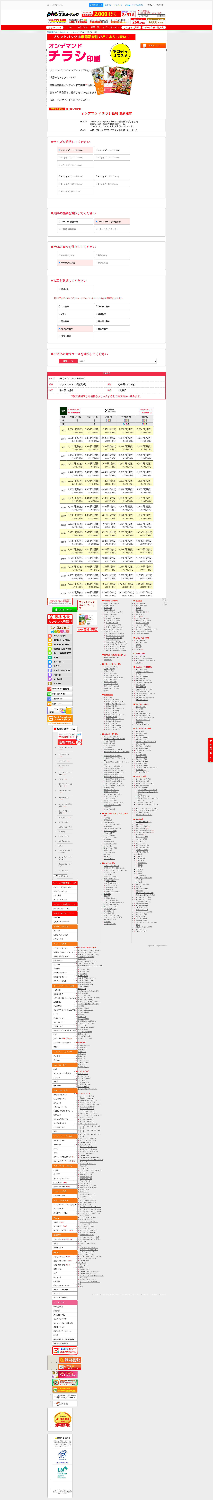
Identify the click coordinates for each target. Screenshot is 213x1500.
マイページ (118, 5)
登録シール (81, 1049)
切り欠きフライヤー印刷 (111, 688)
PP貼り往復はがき (111, 887)
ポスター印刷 (140, 731)
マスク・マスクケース (85, 1228)
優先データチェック (110, 906)
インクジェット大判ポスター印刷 (146, 742)
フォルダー (57, 1056)
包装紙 (61, 846)
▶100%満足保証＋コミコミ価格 (149, 13)
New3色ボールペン (85, 1204)
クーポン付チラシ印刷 (111, 684)
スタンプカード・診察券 (62, 1073)
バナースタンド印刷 (142, 625)
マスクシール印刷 (141, 839)
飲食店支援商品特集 (60, 1343)
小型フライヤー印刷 (110, 679)
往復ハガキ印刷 (140, 695)
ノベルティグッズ (84, 1093)
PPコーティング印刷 (110, 848)
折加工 (114, 868)
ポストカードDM (141, 707)
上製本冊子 (57, 1002)
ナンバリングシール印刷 (65, 773)
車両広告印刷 (140, 735)
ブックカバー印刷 (109, 745)
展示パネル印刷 (140, 744)
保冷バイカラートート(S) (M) (89, 1113)
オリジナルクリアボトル (85, 1117)
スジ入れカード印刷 (110, 831)
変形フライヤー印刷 (110, 673)
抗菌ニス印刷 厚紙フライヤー (115, 701)
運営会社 (96, 1294)
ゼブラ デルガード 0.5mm (88, 1140)
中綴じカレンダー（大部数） (89, 1185)
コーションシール (83, 1062)
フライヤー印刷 (140, 603)
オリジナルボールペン (85, 1144)
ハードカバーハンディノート (89, 1222)
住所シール (81, 1064)
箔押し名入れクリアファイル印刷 (88, 954)
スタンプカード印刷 (110, 843)
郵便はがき (57, 1115)
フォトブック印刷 (109, 741)
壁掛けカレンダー (85, 1183)
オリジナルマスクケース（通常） (90, 1239)
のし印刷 (56, 1281)
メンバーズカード (109, 859)
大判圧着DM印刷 (141, 687)
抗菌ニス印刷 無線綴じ (113, 710)
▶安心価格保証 (143, 11)
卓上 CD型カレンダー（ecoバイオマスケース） (148, 799)
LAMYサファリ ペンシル (87, 1142)
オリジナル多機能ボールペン (87, 1200)
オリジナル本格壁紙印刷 (65, 805)
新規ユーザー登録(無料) (134, 5)
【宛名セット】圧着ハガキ (144, 682)
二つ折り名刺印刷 (109, 833)
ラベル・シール (59, 1140)
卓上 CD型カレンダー (144, 796)
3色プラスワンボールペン (88, 1202)
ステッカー (57, 1145)
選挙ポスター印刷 (141, 759)
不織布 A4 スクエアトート (88, 1098)
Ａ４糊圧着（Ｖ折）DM (143, 719)
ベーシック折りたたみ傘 (87, 1243)
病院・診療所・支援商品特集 (63, 1339)
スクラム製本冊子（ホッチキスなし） (65, 998)
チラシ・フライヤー (60, 948)
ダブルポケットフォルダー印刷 (145, 895)
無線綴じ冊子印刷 (109, 743)
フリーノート (84, 1198)
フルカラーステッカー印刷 (144, 631)
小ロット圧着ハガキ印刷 (143, 680)
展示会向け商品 (59, 1315)
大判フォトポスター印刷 (143, 620)
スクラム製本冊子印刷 (114, 783)
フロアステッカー (83, 1067)
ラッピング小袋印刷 (142, 888)
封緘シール (81, 1056)
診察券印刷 (107, 839)
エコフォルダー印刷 (142, 905)
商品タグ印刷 (108, 850)
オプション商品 (109, 863)
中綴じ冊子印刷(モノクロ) (86, 980)
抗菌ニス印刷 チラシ (112, 699)
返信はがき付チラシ (60, 977)
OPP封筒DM (139, 722)
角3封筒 (140, 867)
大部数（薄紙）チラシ (61, 956)
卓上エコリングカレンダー (65, 865)
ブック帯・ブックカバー (62, 1043)
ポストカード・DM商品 (144, 667)
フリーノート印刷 (109, 798)
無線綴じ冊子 (58, 994)
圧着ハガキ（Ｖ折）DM (143, 713)
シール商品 (82, 1043)
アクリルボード (83, 1074)
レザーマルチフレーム (87, 1254)
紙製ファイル (140, 929)
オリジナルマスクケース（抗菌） (90, 1237)
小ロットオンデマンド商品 (87, 947)
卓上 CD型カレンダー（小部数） (146, 810)
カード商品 (116, 814)
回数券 (55, 1081)
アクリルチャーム (83, 1076)
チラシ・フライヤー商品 (112, 664)
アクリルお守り (83, 1080)
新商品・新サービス (65, 729)
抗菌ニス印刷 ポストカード (114, 727)
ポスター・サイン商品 (143, 728)
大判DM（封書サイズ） (143, 724)
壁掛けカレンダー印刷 (113, 618)
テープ (55, 1149)
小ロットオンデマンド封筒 (144, 877)
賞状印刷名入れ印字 (110, 898)
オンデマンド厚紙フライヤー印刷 (88, 1004)
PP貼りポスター (111, 881)
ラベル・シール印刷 (142, 837)
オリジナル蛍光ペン (84, 1215)
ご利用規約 (154, 1294)
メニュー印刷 (63, 871)
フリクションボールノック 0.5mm (90, 1209)
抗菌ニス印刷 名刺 (111, 717)
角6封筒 (140, 871)
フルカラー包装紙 (59, 981)
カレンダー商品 (141, 776)
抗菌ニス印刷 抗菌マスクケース (115, 704)
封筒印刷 (142, 852)
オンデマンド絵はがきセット (87, 961)
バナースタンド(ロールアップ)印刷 (146, 767)
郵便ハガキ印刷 (83, 1029)
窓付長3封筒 (141, 858)
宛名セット (57, 1103)
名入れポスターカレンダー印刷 (115, 646)
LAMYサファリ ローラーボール (89, 1157)
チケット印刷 (108, 846)
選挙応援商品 (58, 1307)
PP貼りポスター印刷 (142, 739)
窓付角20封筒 (142, 875)
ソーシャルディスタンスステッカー (147, 922)
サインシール (82, 1054)
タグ (55, 1273)
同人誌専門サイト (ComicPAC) (64, 1010)
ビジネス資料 (58, 1026)
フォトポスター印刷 (142, 737)
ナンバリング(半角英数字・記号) (114, 902)
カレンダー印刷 (109, 616)
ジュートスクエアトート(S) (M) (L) (90, 1115)
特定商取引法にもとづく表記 (131, 1294)
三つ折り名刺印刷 (109, 835)
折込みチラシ (58, 960)
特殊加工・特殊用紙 (60, 1289)
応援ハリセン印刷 (65, 792)
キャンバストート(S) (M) (87, 1102)
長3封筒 (140, 854)
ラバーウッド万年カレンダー (89, 1250)
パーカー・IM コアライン (88, 1163)
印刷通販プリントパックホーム (57, 32)
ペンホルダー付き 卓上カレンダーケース (148, 792)
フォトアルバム (142, 618)
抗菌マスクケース (83, 1034)
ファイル (56, 1060)
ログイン (108, 5)
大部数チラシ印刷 (109, 669)
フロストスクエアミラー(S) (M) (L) (90, 1170)
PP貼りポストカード (112, 883)
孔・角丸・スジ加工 (110, 872)
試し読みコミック (65, 841)
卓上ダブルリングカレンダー (65, 858)
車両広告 (56, 969)
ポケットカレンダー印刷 (113, 625)
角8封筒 (140, 873)
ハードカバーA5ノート (87, 1224)
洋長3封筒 (141, 860)
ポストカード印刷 (141, 605)
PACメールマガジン (65, 1375)
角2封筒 (140, 865)
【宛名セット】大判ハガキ (144, 689)
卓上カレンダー (84, 1189)
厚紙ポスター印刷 (141, 733)
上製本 (138, 925)
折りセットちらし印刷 (111, 675)
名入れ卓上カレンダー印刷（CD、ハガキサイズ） (114, 638)
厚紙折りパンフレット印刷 (144, 927)
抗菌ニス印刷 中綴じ (112, 712)
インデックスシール (84, 1045)
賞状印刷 (81, 1014)
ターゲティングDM (60, 899)
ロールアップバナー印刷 (143, 627)
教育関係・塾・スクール (62, 1331)
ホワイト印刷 (63, 822)
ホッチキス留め (84, 969)
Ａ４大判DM (139, 709)
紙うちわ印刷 (108, 608)
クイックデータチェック (111, 904)
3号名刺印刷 (112, 828)
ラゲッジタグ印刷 (109, 852)
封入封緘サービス (59, 1099)
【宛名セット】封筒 (142, 850)
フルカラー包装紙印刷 (142, 884)
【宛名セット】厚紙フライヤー (145, 693)
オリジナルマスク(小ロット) (88, 1230)
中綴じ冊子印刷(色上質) (85, 984)
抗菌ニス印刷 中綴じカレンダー (115, 714)
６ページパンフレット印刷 (112, 805)
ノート (55, 1014)
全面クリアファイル (86, 1174)
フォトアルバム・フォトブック (64, 1030)
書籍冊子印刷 (82, 989)
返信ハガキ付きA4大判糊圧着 (145, 697)
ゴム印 (63, 779)
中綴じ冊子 (57, 990)
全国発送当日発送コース (111, 657)
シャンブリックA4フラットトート (90, 1104)
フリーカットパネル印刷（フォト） (147, 629)
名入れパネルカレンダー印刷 (115, 648)
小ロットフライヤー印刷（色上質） (89, 1001)
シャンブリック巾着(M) (87, 1106)
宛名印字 (107, 896)
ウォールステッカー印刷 (65, 812)
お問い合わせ (96, 5)
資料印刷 (90, 966)
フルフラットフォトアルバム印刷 (114, 739)
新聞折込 (107, 690)
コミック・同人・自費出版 (63, 1323)
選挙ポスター (58, 1247)
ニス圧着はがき (59, 1127)
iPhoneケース (82, 1262)
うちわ (55, 1243)
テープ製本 (83, 973)
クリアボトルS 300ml (86, 1119)
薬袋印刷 (138, 886)
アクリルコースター (84, 1084)
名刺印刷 (107, 818)
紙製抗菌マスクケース (87, 1235)
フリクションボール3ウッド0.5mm (90, 1211)
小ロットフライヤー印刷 (85, 999)
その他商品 (139, 819)
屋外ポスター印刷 (141, 763)
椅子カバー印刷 (64, 767)
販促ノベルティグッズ (61, 908)
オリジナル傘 (82, 1241)
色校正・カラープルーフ (111, 866)
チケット (56, 1077)
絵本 (55, 1034)
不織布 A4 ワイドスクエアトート (90, 1100)
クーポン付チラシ (59, 973)
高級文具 (81, 1267)
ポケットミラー (84, 1168)
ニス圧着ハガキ (140, 684)
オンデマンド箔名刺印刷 (85, 1010)
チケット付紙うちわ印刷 (111, 603)
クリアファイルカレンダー (144, 815)
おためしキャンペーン (61, 922)
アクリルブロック (83, 1082)
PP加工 (111, 878)
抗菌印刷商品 (108, 695)
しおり (139, 616)
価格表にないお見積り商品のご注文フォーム (65, 1396)
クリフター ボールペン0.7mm (89, 1151)
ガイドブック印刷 (109, 809)
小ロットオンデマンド (61, 1285)
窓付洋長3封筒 (142, 863)
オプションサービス (60, 1297)
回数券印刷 (139, 890)
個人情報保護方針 (62, 1462)
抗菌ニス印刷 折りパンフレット (115, 708)
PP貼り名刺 (109, 889)
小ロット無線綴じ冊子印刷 (86, 963)
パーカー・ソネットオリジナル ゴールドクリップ (91, 1160)
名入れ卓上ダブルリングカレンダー (117, 644)
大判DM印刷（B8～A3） (143, 691)
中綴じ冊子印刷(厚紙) (84, 982)
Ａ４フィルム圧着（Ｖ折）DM (145, 717)
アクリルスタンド (83, 1087)
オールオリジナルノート (87, 1194)
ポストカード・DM (60, 1107)
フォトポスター (59, 1209)
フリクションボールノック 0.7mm (90, 1207)
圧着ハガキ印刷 (140, 678)
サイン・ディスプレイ (61, 1178)
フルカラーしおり (141, 931)
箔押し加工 (107, 894)
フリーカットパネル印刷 (143, 750)
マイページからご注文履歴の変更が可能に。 (65, 1389)
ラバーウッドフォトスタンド (89, 1247)
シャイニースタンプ (65, 749)
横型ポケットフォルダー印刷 (144, 893)
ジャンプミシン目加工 (111, 876)
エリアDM (57, 895)
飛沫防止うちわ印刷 (110, 614)
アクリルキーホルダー (85, 1078)
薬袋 (79, 1284)
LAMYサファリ (84, 1155)
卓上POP (56, 1174)
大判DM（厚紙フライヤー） (63, 952)
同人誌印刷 (57, 1006)
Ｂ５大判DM (139, 711)
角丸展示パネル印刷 (142, 748)
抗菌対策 (56, 1311)
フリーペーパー (59, 1022)
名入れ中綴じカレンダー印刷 (115, 635)
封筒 (55, 1131)
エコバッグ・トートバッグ (86, 1096)
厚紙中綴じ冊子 (109, 787)
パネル (55, 1170)
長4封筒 (140, 856)
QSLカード (57, 1085)
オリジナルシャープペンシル (87, 1138)
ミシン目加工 (108, 874)
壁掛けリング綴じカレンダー (65, 851)
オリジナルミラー (83, 1166)
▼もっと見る (60, 876)
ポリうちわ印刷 (109, 605)
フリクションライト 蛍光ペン (89, 1217)
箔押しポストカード (142, 700)
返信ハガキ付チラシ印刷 (111, 686)
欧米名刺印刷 (108, 826)
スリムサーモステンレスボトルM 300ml (90, 1131)
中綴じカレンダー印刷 (113, 620)
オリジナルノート (83, 1191)
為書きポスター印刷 (142, 761)
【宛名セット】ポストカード (144, 672)
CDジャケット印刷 (141, 907)
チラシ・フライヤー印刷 (111, 666)
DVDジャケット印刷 (142, 910)
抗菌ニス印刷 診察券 (112, 706)
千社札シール (82, 1047)
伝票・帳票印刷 (64, 798)
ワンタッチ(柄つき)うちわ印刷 (113, 612)
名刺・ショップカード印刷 (144, 658)
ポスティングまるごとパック (63, 887)
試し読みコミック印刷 (111, 736)
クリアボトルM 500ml (86, 1121)
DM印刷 (138, 674)
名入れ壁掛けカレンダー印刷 (115, 633)
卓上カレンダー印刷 (112, 623)
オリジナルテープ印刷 (142, 845)
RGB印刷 (62, 832)
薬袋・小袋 (57, 1269)
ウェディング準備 (59, 1319)
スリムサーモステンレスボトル (87, 1124)
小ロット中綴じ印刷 (110, 800)
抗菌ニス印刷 (108, 697)
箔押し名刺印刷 (109, 822)
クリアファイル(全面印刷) (86, 957)
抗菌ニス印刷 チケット (113, 729)
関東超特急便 (108, 659)
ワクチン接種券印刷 (84, 1036)
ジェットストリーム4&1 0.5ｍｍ (90, 1213)
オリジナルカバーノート (85, 1219)
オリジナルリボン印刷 (142, 847)
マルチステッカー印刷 (142, 633)
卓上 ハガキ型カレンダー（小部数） (147, 808)
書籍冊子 (56, 1047)
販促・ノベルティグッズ (111, 915)
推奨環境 (163, 1294)
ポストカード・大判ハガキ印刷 (145, 660)
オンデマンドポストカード (112, 824)
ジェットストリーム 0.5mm (88, 1149)
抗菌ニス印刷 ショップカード (115, 719)
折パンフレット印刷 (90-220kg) (114, 802)
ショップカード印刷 (110, 837)
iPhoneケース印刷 (141, 920)
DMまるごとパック (60, 891)
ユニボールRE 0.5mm (86, 1153)
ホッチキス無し (84, 971)
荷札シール (81, 1058)
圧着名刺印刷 (108, 820)
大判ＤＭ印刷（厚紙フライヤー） (114, 677)
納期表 (65, 1404)
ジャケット (57, 1277)
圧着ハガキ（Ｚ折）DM (143, 715)
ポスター (56, 964)
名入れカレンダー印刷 (111, 631)
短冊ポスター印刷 (141, 757)
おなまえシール (140, 841)
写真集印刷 (107, 807)
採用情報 (145, 1294)
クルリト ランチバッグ (87, 1109)
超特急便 (56, 918)
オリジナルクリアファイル (86, 1172)
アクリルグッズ (64, 755)
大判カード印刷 (109, 841)
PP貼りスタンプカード (113, 891)
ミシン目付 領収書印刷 (85, 1032)
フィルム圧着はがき (60, 1119)
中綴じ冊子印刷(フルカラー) (86, 978)
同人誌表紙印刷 (140, 916)
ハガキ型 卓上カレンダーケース (147, 790)
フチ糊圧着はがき (59, 1123)
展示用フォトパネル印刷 (143, 746)
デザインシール (140, 843)
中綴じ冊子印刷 (112, 768)
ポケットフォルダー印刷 (143, 897)
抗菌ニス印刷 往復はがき (113, 721)
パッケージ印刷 (64, 836)
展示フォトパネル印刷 (142, 623)
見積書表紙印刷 (83, 976)
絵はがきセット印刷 (142, 676)
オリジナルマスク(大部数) (88, 1232)
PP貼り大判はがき (111, 885)
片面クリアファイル (86, 1176)
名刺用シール (82, 1052)
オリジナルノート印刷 (111, 796)
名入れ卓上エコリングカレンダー (116, 642)
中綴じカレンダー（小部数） (89, 1187)
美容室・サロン (59, 1327)
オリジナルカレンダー (85, 1181)
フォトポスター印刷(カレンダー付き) (115, 650)
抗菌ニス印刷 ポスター (113, 723)
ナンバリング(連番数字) (111, 900)
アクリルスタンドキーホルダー (87, 1089)
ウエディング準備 (141, 918)
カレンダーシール (83, 1060)
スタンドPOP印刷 (141, 755)
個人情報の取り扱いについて (110, 1294)
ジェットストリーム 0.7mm (88, 1147)
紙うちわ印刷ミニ (109, 610)
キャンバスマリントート (87, 1111)
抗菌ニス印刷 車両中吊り (113, 725)
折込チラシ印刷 (109, 671)
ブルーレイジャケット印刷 (144, 912)
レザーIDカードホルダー (87, 1252)
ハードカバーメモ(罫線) (87, 1226)
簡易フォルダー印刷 (142, 903)
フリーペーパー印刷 (113, 766)
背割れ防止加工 (109, 913)
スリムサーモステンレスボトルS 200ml (90, 1127)
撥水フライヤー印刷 (110, 682)
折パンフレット (59, 1018)
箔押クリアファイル (86, 1179)
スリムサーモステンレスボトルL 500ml (90, 1135)
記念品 (80, 1245)
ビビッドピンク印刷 (65, 827)
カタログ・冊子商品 (111, 734)
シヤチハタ (64, 761)
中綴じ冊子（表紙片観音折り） (113, 781)
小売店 (55, 1335)
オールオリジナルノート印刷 (113, 794)
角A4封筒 (140, 869)
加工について (58, 1293)
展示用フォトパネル (60, 1213)
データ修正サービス (110, 909)
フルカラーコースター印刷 (86, 1023)
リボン (55, 1153)
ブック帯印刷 (108, 747)
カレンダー (63, 1039)
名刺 (55, 1069)
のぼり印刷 (65, 818)
